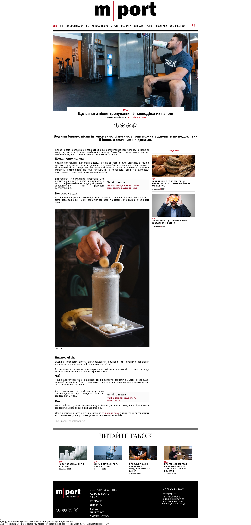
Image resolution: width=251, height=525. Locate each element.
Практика (161, 26)
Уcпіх (149, 26)
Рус (61, 25)
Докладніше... (68, 521)
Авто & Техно (100, 26)
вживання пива (110, 413)
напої (64, 421)
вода (71, 421)
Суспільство (177, 26)
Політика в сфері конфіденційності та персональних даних (173, 499)
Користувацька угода (174, 503)
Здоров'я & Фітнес (78, 26)
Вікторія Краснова (137, 117)
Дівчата (139, 26)
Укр (55, 25)
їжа (57, 421)
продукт (80, 421)
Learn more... (80, 524)
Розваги (126, 26)
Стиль (114, 26)
